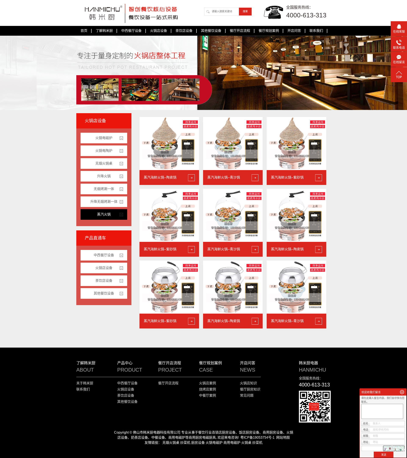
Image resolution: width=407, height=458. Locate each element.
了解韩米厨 (104, 30)
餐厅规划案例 (269, 30)
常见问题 (247, 395)
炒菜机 (185, 442)
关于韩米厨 (84, 383)
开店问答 (294, 30)
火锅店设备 (158, 30)
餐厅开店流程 (240, 30)
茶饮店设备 (184, 30)
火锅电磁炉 (103, 138)
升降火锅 (104, 176)
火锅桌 (246, 442)
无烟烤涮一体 (104, 189)
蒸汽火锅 (104, 214)
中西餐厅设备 (131, 30)
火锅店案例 (207, 383)
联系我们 (316, 30)
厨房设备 (198, 442)
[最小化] (402, 392)
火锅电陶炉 (103, 150)
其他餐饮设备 (211, 30)
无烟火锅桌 (103, 163)
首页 (84, 30)
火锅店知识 (248, 383)
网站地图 (283, 437)
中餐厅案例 (207, 395)
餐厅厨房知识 (250, 389)
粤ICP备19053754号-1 (257, 437)
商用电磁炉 (231, 442)
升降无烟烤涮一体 (103, 201)
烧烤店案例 (207, 389)
